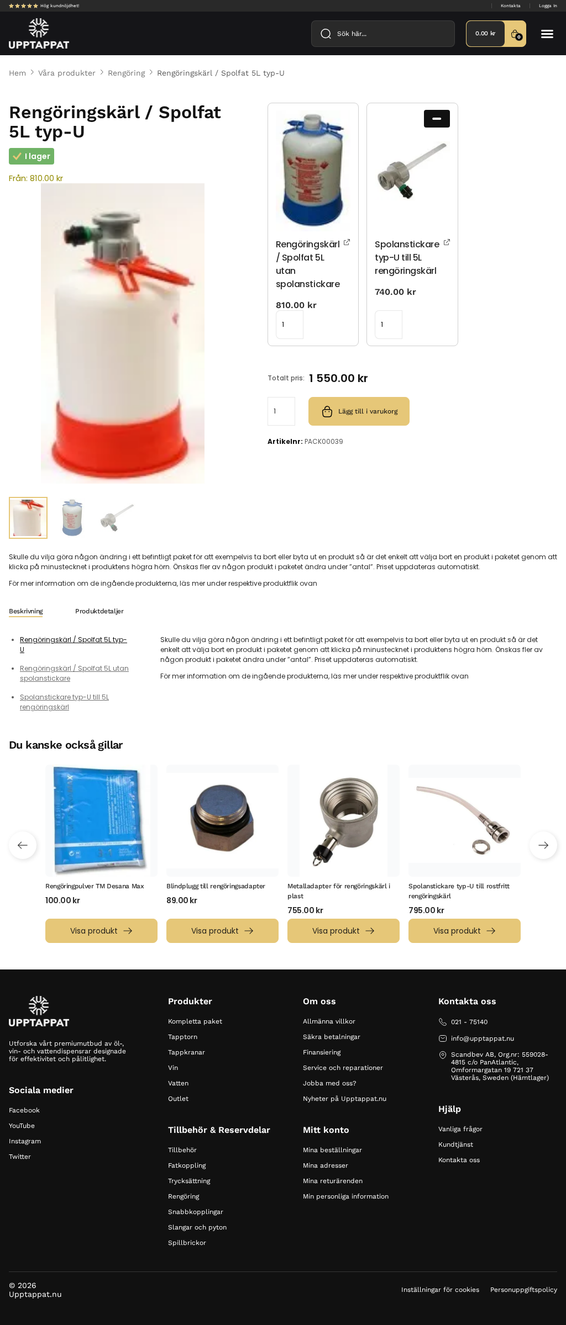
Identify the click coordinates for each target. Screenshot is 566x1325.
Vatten (178, 1083)
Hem (17, 72)
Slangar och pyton (197, 1227)
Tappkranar (186, 1052)
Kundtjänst (455, 1144)
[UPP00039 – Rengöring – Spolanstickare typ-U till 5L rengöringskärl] (412, 170)
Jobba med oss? (330, 1083)
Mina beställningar (332, 1150)
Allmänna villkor (329, 1021)
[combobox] (383, 33)
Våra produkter (67, 72)
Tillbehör (182, 1150)
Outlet (178, 1099)
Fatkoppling (187, 1165)
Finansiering (321, 1052)
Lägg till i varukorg (367, 411)
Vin (173, 1068)
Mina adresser (325, 1165)
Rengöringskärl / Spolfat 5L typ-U (73, 644)
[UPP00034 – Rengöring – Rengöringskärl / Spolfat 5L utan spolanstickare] (313, 170)
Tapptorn (182, 1037)
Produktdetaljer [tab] (99, 611)
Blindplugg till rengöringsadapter (215, 886)
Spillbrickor (187, 1243)
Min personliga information (346, 1196)
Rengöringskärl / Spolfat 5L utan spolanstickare (74, 673)
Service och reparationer (343, 1068)
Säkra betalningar (331, 1037)
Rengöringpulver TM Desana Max (94, 886)
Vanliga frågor (460, 1129)
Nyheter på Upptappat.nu (344, 1099)
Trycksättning (189, 1181)
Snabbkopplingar (195, 1212)
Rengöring (126, 72)
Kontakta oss (459, 1160)
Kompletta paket (195, 1021)
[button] (547, 34)
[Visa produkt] (347, 241)
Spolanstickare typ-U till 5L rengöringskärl (64, 702)
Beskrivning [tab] (26, 611)
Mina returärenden (333, 1181)
